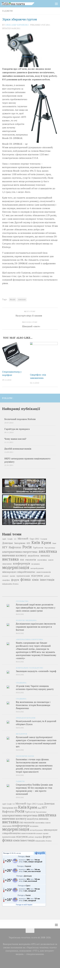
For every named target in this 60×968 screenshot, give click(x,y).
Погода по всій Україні (24, 905)
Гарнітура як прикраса (17, 429)
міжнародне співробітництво (18, 571)
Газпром (43, 539)
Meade (12, 299)
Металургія (21, 734)
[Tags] (48, 595)
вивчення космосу (14, 555)
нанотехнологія (43, 572)
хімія (35, 579)
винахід (45, 555)
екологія (30, 559)
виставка (10, 559)
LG (15, 539)
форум (15, 579)
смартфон (6, 580)
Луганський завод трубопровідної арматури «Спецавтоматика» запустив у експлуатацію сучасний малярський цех (36, 742)
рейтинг (47, 576)
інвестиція (47, 579)
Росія (27, 547)
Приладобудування (25, 718)
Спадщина (21, 682)
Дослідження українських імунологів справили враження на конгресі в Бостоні (36, 626)
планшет (5, 576)
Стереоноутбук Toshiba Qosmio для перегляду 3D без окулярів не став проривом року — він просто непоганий (34, 789)
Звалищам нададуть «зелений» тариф (36, 671)
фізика (25, 579)
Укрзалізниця (49, 548)
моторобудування (37, 568)
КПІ (28, 543)
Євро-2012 (34, 539)
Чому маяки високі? (15, 438)
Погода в (24, 886)
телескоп (22, 299)
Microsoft (23, 538)
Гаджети (7, 10)
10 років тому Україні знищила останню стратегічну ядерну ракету (35, 687)
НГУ (4, 547)
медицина (35, 564)
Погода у (24, 857)
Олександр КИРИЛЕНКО (17, 25)
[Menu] (56, 3)
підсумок (37, 575)
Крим (46, 542)
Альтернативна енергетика (29, 639)
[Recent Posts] (11, 595)
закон (50, 560)
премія (12, 576)
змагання (7, 563)
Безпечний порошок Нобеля (20, 419)
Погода (6, 853)
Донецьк (7, 543)
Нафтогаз (15, 547)
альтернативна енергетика (19, 551)
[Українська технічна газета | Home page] (23, 3)
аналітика (48, 551)
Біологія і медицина (26, 620)
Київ (35, 542)
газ (22, 559)
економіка (42, 560)
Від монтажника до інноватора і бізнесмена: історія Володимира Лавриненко (33, 705)
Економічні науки (25, 756)
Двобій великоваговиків (17, 448)
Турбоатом (38, 547)
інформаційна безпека (10, 584)
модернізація (15, 567)
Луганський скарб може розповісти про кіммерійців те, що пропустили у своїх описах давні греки (35, 607)
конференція (21, 563)
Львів (54, 543)
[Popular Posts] (30, 595)
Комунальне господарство (29, 668)
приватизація (23, 575)
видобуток (33, 555)
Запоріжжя (19, 543)
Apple (4, 539)
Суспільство (22, 601)
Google (10, 539)
